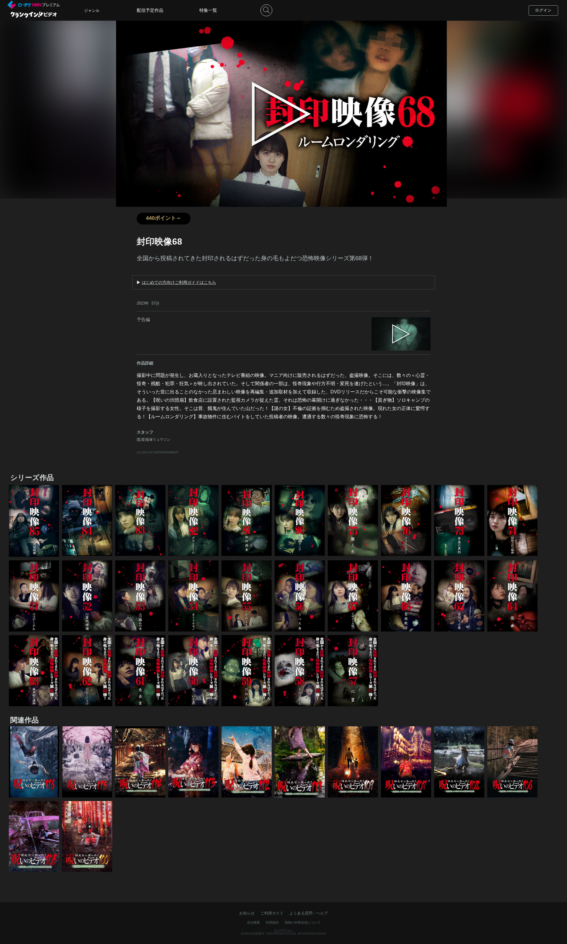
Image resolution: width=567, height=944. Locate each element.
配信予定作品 (150, 10)
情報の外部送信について (302, 922)
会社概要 (253, 922)
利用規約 (272, 922)
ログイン (543, 10)
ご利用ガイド (272, 913)
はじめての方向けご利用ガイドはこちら (179, 282)
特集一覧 (208, 10)
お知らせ (247, 913)
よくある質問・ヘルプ (308, 913)
